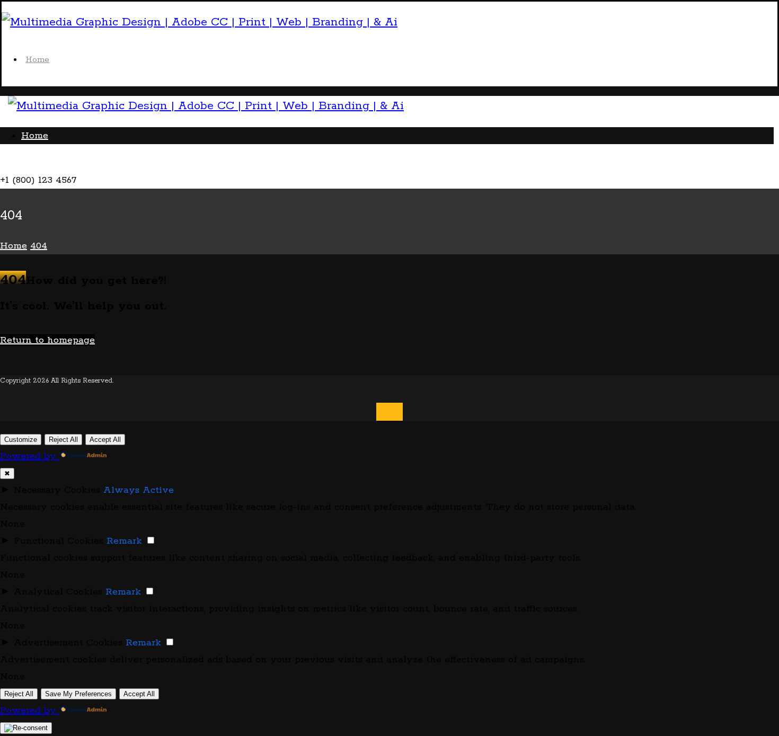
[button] (21, 163)
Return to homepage (47, 340)
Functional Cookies (58, 541)
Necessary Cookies (57, 490)
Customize (20, 440)
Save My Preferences (78, 694)
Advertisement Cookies (68, 643)
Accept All (105, 440)
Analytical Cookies (58, 592)
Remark (124, 541)
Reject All (63, 440)
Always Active (138, 490)
